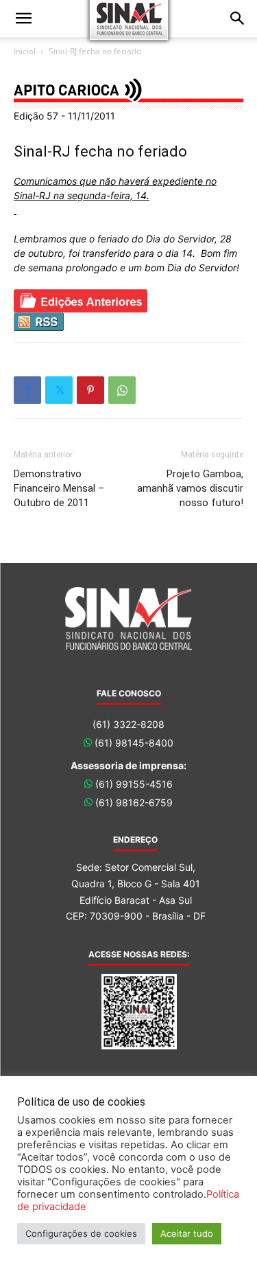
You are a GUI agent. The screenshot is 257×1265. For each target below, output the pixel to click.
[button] (23, 18)
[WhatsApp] (122, 390)
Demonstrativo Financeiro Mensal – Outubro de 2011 (59, 488)
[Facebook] (27, 390)
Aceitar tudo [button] (186, 1233)
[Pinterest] (90, 390)
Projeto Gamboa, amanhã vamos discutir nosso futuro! (190, 488)
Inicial (25, 51)
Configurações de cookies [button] (81, 1233)
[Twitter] (59, 390)
